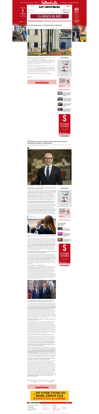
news (32, 77)
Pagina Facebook (71, 402)
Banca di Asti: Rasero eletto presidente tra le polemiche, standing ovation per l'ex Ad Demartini (66, 235)
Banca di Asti (40, 380)
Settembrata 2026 (32, 10)
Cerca (67, 6)
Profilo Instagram (69, 402)
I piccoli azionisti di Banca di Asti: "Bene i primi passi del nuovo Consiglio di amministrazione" (62, 224)
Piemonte (53, 380)
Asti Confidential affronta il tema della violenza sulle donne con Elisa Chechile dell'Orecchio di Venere (67, 110)
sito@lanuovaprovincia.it (46, 409)
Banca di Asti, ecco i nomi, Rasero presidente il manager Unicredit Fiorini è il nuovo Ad (67, 240)
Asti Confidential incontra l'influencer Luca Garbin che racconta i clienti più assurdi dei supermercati (67, 99)
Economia (39, 21)
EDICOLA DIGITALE (64, 10)
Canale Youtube (67, 402)
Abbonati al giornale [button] (64, 205)
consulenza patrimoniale (50, 381)
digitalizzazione (42, 381)
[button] (70, 6)
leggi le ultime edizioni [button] (64, 73)
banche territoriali (34, 381)
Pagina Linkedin (65, 402)
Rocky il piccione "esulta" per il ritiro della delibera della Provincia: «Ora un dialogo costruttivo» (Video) (67, 94)
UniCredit (45, 380)
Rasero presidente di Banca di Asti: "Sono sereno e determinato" (66, 229)
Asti (49, 380)
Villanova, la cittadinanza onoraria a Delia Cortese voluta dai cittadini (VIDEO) (67, 104)
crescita (35, 382)
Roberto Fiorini (33, 380)
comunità (50, 382)
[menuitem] (32, 12)
